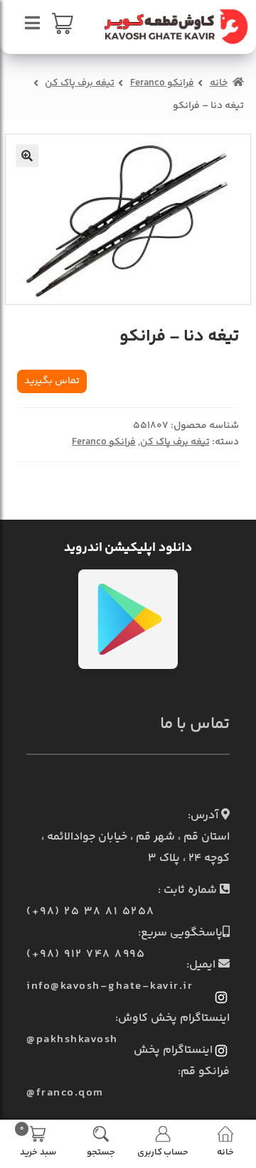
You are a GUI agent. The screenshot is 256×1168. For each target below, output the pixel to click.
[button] (27, 155)
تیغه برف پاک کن (79, 83)
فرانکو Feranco (162, 83)
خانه (219, 83)
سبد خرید (38, 1140)
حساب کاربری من (162, 1151)
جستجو (101, 1151)
